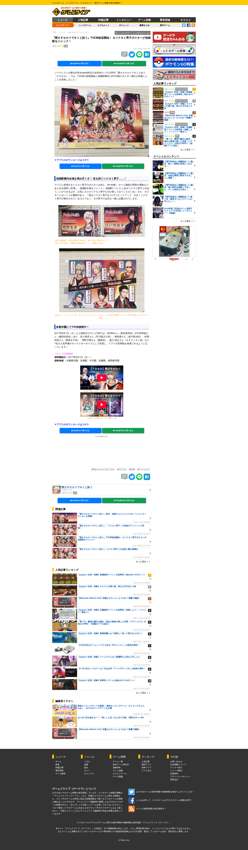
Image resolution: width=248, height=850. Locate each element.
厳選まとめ (145, 25)
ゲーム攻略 (144, 20)
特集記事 (103, 20)
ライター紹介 (176, 767)
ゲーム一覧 (118, 761)
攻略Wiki (117, 767)
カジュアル (89, 773)
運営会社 (174, 779)
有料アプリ (147, 767)
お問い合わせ (176, 761)
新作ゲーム (165, 25)
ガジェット (124, 25)
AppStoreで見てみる (80, 63)
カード (87, 770)
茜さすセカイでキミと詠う (78, 32)
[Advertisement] (101, 453)
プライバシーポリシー (180, 776)
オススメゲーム (120, 773)
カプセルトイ (103, 25)
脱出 (86, 767)
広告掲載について (178, 764)
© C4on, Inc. (124, 840)
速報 (133, 469)
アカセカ (123, 469)
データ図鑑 (118, 776)
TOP (54, 32)
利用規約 (174, 773)
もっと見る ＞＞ (143, 561)
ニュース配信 (176, 770)
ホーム (58, 761)
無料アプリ (147, 764)
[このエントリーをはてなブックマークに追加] (147, 56)
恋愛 (86, 764)
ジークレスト (144, 469)
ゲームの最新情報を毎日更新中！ (151, 808)
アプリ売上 (147, 770)
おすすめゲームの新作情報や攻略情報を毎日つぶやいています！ (165, 791)
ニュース (62, 20)
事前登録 (165, 20)
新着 (57, 764)
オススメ (185, 20)
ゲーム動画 (60, 773)
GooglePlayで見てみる (125, 63)
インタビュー (124, 20)
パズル (87, 761)
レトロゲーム (85, 25)
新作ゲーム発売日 (121, 764)
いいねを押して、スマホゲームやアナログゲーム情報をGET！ (164, 800)
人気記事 (83, 20)
